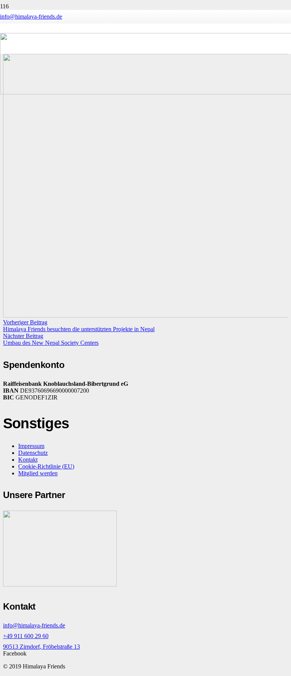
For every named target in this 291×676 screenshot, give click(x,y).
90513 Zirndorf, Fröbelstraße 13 (41, 646)
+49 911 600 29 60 (25, 636)
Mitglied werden (38, 473)
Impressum (31, 446)
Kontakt (28, 459)
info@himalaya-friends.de (34, 625)
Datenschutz (33, 453)
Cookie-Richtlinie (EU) (46, 466)
